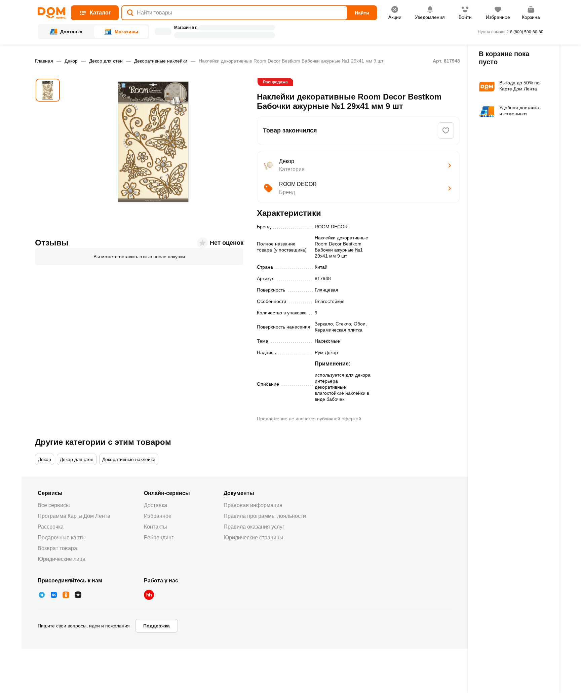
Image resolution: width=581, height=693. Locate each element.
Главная (44, 61)
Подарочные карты (62, 537)
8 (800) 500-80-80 (526, 32)
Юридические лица (61, 559)
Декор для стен (106, 61)
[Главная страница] (52, 13)
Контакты (155, 527)
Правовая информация (253, 505)
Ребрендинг (158, 537)
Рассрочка (51, 527)
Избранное (157, 516)
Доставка (155, 505)
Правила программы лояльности (265, 516)
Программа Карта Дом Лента (74, 516)
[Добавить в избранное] (446, 130)
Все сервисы (54, 505)
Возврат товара (57, 548)
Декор (71, 61)
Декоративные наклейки (160, 61)
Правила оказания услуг (254, 527)
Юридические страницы (253, 537)
